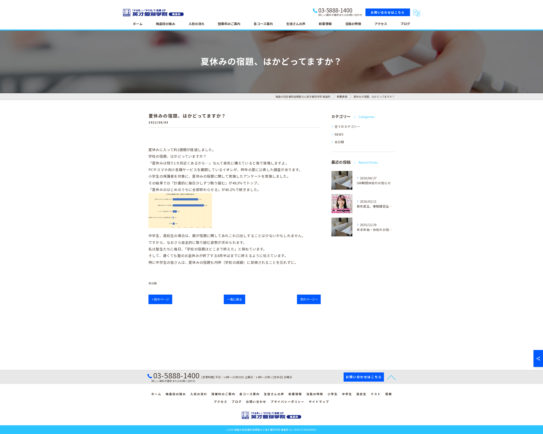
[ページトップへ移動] (391, 377)
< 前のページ (160, 299)
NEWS (338, 134)
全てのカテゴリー (347, 126)
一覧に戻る (234, 299)
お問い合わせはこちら (388, 12)
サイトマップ (319, 401)
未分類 (152, 283)
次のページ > (309, 299)
